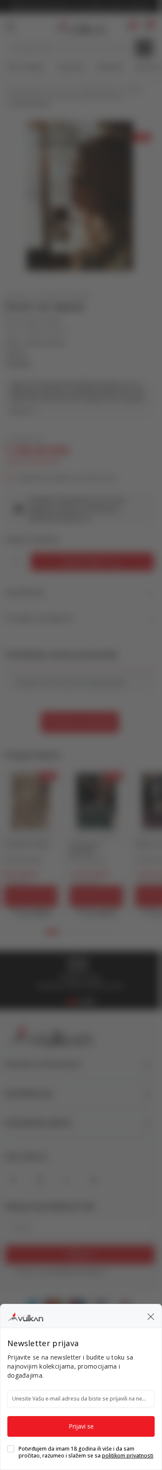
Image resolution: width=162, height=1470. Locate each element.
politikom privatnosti (127, 1455)
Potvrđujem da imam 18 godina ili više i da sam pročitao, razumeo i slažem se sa (86, 1452)
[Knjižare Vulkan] (25, 1315)
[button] (150, 1316)
